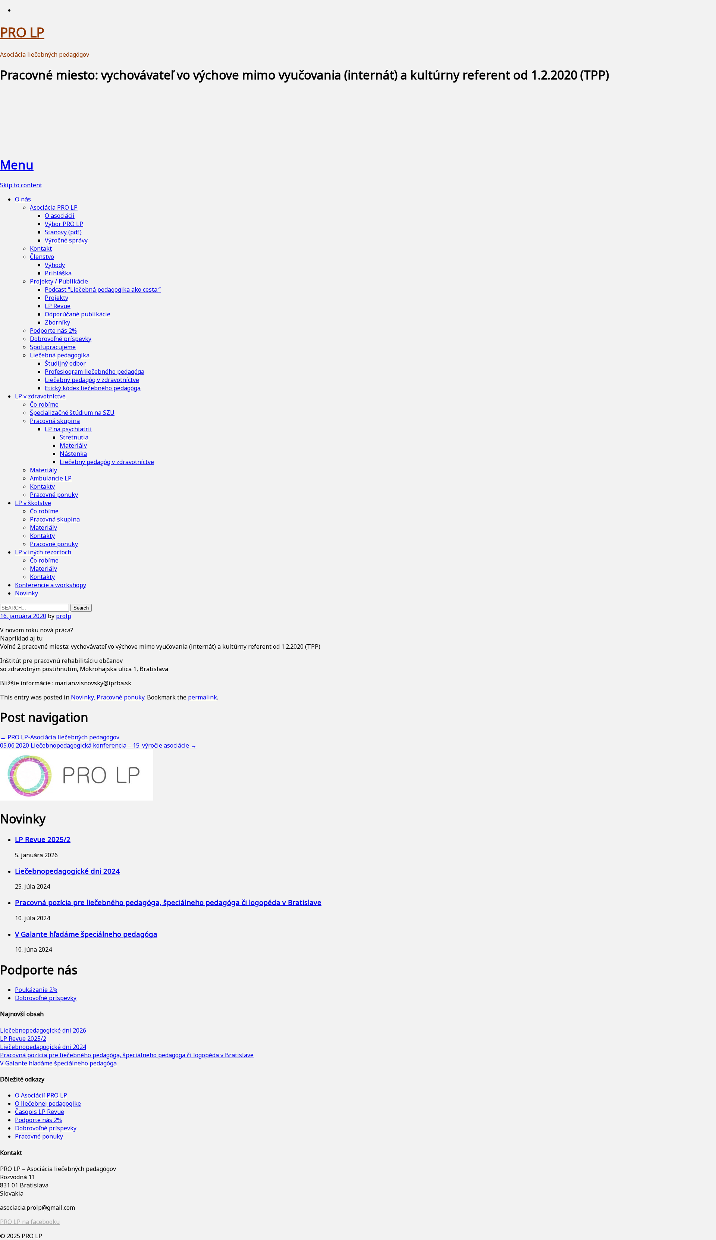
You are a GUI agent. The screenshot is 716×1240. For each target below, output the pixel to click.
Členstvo (42, 257)
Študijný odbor (65, 363)
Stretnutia (74, 437)
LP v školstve (33, 503)
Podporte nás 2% (53, 330)
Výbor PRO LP (64, 224)
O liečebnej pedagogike (48, 1103)
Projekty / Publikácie (59, 281)
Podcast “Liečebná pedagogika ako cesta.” (103, 289)
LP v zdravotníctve (40, 396)
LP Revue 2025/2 (42, 839)
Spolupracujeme (53, 347)
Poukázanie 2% (36, 990)
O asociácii (60, 216)
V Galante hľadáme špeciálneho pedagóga (86, 934)
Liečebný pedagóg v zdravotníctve (92, 380)
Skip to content (21, 185)
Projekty (56, 298)
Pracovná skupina (55, 421)
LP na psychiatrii (68, 429)
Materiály (73, 445)
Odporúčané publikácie (77, 314)
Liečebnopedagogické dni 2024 (67, 871)
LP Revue (57, 306)
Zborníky (57, 322)
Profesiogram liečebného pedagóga (94, 371)
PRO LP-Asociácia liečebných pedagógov (59, 737)
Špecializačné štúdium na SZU (72, 412)
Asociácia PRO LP (54, 207)
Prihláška (58, 273)
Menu (17, 165)
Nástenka (73, 454)
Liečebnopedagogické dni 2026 (43, 1030)
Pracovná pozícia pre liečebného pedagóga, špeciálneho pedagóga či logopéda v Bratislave (168, 902)
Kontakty (42, 486)
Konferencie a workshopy (50, 585)
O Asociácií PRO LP (41, 1095)
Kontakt (41, 248)
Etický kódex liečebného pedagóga (93, 388)
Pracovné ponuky (54, 495)
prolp (63, 616)
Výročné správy (66, 240)
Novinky (26, 593)
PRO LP (22, 32)
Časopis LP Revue (39, 1112)
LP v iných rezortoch (43, 552)
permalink (202, 697)
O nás (23, 199)
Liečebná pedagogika (60, 355)
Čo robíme (44, 404)
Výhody (55, 265)
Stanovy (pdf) (63, 232)
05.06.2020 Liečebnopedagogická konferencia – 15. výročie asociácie (98, 745)
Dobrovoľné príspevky (60, 339)
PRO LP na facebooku (30, 1222)
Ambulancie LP (51, 478)
